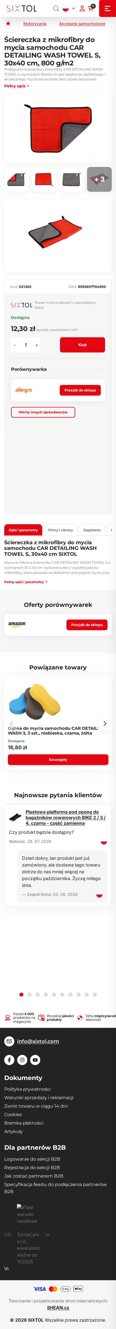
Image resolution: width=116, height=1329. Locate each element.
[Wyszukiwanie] (56, 8)
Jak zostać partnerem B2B (33, 1176)
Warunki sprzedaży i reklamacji (38, 1097)
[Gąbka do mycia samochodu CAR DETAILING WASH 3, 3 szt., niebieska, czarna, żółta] (35, 702)
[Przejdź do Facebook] (9, 1060)
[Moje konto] (82, 8)
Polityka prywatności (27, 1089)
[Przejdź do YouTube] (35, 1060)
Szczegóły (58, 759)
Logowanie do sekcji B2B (32, 1159)
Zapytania (92, 530)
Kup (82, 344)
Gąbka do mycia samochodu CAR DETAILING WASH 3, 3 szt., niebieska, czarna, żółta (57, 731)
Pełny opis (14, 86)
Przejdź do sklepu (80, 390)
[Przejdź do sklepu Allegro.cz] (23, 390)
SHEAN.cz (58, 1307)
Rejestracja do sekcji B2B (32, 1167)
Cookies (13, 1114)
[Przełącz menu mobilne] (107, 8)
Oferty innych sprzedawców (43, 412)
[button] (105, 723)
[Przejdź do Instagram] (22, 1060)
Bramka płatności (23, 1123)
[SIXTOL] (21, 8)
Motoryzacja (34, 23)
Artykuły (13, 1131)
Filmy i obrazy (60, 530)
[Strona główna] (8, 23)
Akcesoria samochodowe (82, 23)
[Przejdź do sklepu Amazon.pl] (16, 624)
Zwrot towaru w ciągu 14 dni (36, 1106)
